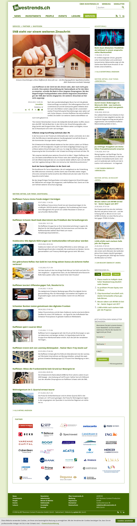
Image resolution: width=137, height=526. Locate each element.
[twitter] (34, 110)
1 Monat (116, 274)
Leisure (75, 15)
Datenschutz (73, 505)
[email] (38, 110)
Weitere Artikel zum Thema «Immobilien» (106, 80)
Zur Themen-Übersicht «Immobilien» (104, 169)
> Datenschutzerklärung (50, 523)
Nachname (101, 344)
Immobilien (39, 104)
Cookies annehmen (125, 521)
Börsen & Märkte (47, 501)
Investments (33, 15)
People (50, 15)
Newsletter (119, 4)
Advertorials (100, 26)
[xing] (28, 110)
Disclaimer (72, 503)
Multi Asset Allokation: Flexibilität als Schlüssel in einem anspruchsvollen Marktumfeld (109, 50)
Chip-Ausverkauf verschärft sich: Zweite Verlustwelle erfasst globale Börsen (110, 295)
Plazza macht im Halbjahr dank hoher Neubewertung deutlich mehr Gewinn (109, 281)
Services (90, 15)
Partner (26, 26)
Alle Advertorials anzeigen (107, 72)
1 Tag (98, 274)
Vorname (100, 337)
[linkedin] (25, 110)
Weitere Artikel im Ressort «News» (106, 179)
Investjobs (44, 505)
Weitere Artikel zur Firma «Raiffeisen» (30, 194)
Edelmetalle (45, 503)
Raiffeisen (37, 26)
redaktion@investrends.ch (106, 505)
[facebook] (31, 110)
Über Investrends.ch (89, 4)
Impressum (72, 501)
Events (63, 15)
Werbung (106, 4)
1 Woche (106, 274)
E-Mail (99, 351)
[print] (41, 110)
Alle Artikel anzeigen (23, 410)
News (17, 15)
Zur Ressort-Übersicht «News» (108, 263)
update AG (77, 512)
